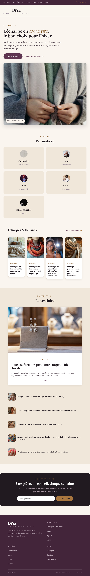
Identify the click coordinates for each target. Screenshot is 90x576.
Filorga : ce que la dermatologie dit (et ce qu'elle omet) (40, 397)
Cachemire (12, 550)
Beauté (49, 540)
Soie (10, 559)
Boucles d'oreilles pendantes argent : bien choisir (40, 366)
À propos (50, 550)
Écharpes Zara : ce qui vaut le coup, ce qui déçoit (16, 270)
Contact (50, 555)
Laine (10, 555)
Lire (45, 381)
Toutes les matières (34, 56)
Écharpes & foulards (55, 527)
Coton (10, 564)
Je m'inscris (64, 498)
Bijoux (49, 535)
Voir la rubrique (74, 230)
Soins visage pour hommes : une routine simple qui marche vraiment (46, 411)
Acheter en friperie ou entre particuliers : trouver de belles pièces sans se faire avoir (49, 438)
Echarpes (14, 263)
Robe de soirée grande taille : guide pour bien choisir (40, 424)
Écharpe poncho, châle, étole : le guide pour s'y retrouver (73, 271)
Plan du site (51, 559)
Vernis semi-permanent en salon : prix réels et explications (42, 452)
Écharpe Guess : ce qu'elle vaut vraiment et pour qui (35, 270)
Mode (49, 531)
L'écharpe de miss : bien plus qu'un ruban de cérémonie (53, 271)
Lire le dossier (13, 56)
